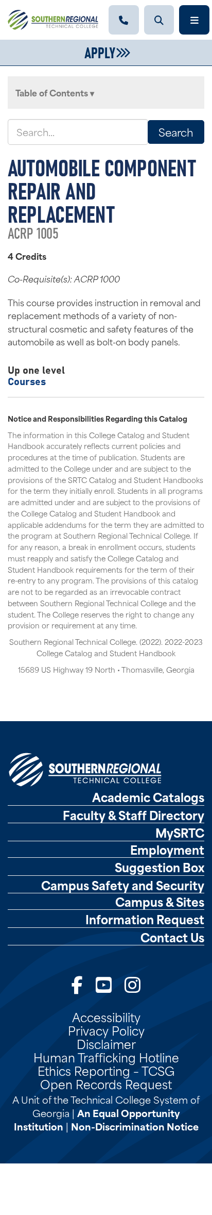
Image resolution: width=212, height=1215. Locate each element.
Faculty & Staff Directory (133, 815)
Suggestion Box (159, 867)
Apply (99, 51)
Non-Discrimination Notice (135, 1126)
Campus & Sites (159, 901)
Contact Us (172, 937)
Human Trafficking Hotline (106, 1056)
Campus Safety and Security (122, 885)
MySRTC (179, 832)
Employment (167, 849)
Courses (27, 380)
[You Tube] (104, 983)
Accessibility (106, 1016)
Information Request (144, 919)
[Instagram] (132, 983)
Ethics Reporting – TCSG (106, 1070)
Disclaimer (106, 1043)
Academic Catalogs (148, 797)
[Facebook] (77, 983)
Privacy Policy (106, 1030)
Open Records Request (106, 1083)
